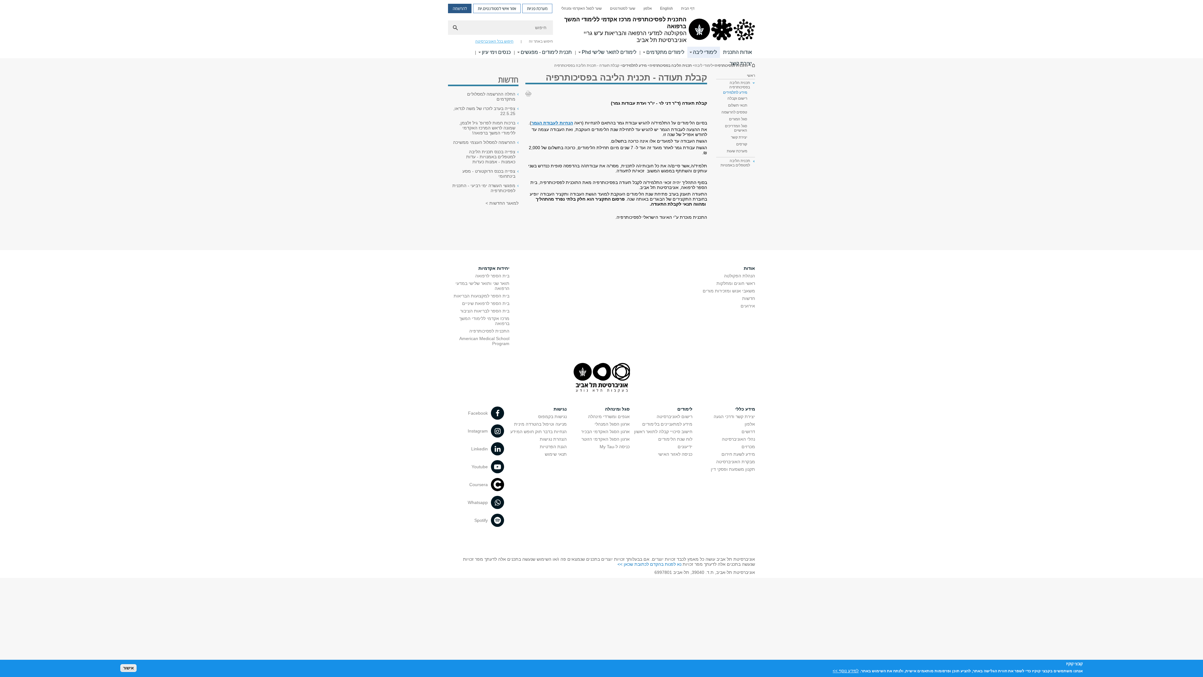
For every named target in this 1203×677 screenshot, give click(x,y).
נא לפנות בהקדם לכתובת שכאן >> (649, 564)
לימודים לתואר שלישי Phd (609, 52)
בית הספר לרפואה (492, 275)
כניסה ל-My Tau (615, 446)
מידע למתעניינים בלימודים (667, 424)
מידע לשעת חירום (738, 454)
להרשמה (460, 8)
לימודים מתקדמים (665, 52)
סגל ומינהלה (617, 409)
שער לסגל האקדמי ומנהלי (581, 8)
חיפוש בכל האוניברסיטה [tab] (494, 41)
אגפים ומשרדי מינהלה (609, 416)
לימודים (684, 409)
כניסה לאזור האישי (675, 454)
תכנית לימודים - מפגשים (546, 52)
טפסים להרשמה (734, 112)
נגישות (560, 409)
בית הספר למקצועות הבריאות (481, 295)
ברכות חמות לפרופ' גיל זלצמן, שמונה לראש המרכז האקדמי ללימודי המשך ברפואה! (487, 127)
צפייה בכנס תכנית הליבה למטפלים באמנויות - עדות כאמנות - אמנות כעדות (490, 156)
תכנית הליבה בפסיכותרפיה (671, 65)
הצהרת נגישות (553, 439)
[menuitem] (688, 8)
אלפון (647, 8)
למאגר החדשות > (502, 203)
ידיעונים (685, 446)
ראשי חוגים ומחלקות (735, 283)
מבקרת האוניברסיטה (735, 461)
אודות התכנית (737, 52)
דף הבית (688, 8)
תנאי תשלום (737, 105)
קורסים (741, 144)
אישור (128, 667)
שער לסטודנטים (622, 8)
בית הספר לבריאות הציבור (484, 310)
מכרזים (748, 446)
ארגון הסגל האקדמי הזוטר (605, 439)
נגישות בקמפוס (552, 416)
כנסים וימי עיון (496, 52)
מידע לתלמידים (634, 65)
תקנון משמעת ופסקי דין (733, 469)
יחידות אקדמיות (493, 268)
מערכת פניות (537, 8)
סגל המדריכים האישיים (736, 128)
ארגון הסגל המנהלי (612, 424)
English (666, 8)
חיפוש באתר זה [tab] (541, 41)
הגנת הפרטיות (553, 446)
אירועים (748, 305)
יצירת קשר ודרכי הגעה (734, 416)
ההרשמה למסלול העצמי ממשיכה (484, 142)
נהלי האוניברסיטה (738, 439)
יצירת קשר (741, 63)
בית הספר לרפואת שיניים (485, 303)
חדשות (748, 298)
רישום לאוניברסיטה (674, 416)
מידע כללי (745, 409)
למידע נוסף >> (846, 670)
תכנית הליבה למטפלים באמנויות (735, 163)
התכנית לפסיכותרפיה (489, 330)
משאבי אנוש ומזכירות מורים (729, 290)
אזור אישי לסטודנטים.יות (497, 8)
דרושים (748, 431)
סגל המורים (738, 119)
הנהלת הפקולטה (739, 275)
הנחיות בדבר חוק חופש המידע (538, 431)
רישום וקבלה (737, 98)
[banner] (601, 29)
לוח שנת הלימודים (675, 439)
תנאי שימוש (556, 454)
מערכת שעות (737, 151)
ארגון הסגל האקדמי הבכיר (605, 431)
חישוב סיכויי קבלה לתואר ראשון (663, 431)
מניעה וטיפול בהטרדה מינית (540, 424)
